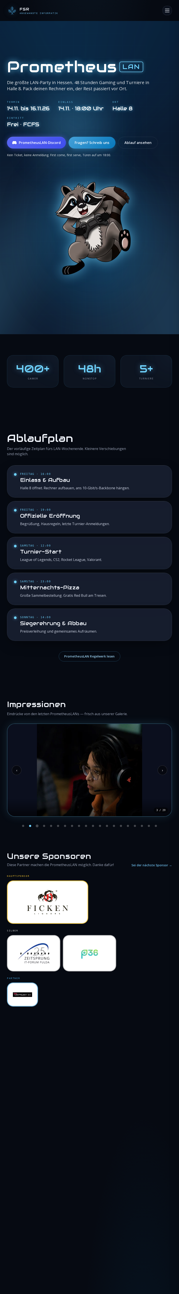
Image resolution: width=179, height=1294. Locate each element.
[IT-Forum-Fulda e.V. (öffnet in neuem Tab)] (33, 953)
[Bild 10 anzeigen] (86, 826)
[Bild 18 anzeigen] (142, 826)
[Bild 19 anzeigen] (148, 826)
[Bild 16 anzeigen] (128, 826)
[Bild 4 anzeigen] (44, 826)
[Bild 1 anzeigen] (23, 826)
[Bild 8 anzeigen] (72, 826)
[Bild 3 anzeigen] (37, 826)
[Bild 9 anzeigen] (79, 826)
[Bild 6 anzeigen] (58, 826)
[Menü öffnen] (167, 10)
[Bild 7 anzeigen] (65, 826)
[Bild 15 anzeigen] (121, 826)
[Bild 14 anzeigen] (114, 826)
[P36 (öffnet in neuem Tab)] (89, 953)
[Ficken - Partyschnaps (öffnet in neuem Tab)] (47, 902)
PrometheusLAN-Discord (40, 142)
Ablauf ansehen (137, 142)
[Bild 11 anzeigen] (93, 826)
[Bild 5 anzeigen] (51, 826)
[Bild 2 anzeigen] (30, 826)
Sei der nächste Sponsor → (151, 865)
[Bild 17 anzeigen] (135, 826)
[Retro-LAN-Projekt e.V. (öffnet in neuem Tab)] (22, 995)
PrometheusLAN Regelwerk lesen (89, 656)
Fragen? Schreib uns (92, 142)
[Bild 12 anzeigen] (100, 826)
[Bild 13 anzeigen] (107, 826)
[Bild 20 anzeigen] (155, 826)
